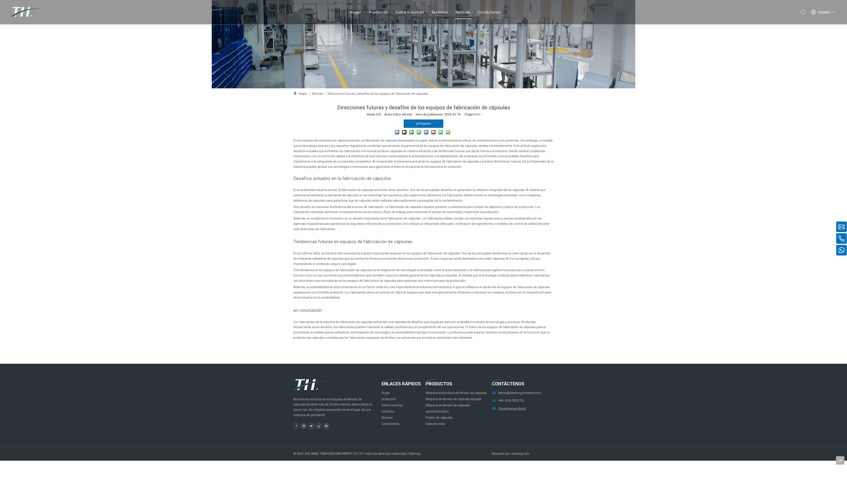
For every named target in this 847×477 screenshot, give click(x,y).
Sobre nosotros (409, 12)
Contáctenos (489, 12)
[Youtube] (319, 426)
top (840, 460)
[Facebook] (296, 426)
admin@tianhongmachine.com (519, 393)
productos (389, 399)
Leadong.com (519, 453)
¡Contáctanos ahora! (512, 408)
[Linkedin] (304, 426)
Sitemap (414, 453)
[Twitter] (311, 426)
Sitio (477, 114)
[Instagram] (326, 426)
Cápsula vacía (435, 424)
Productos (378, 12)
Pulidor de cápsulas (439, 417)
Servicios (440, 12)
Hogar (356, 12)
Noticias (462, 12)
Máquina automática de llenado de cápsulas (456, 393)
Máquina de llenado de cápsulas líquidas (453, 399)
